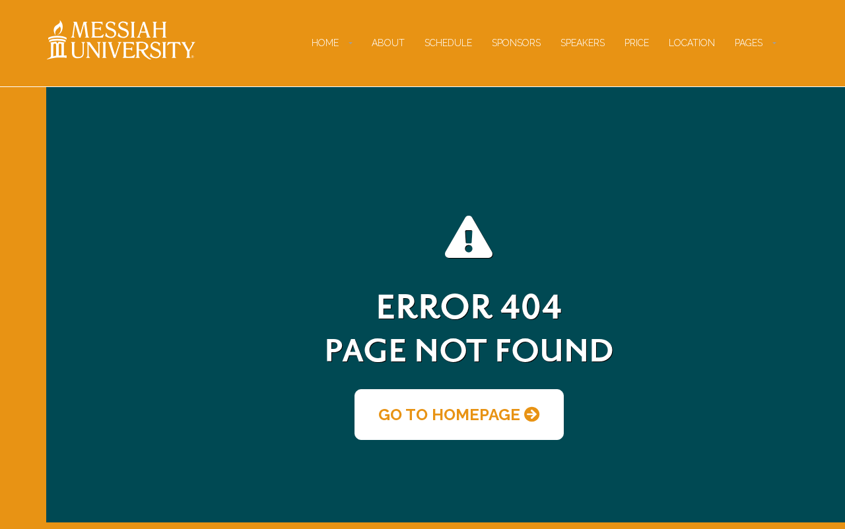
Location (692, 43)
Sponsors (516, 43)
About (388, 43)
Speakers (582, 43)
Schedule (448, 43)
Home (325, 43)
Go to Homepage (451, 414)
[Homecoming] (121, 39)
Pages (748, 43)
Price (637, 43)
